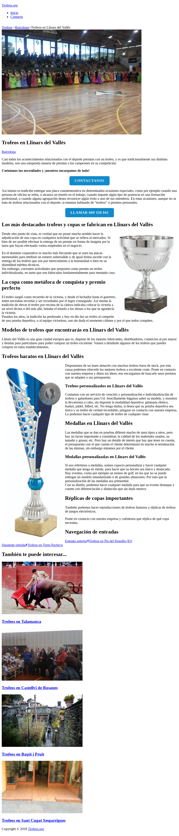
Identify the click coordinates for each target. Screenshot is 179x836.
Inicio (14, 13)
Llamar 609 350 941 (90, 212)
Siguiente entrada (32, 545)
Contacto (16, 17)
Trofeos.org (10, 5)
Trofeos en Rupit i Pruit (23, 754)
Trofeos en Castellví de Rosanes (30, 687)
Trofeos (7, 27)
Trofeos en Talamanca (21, 621)
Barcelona (22, 27)
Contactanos (89, 180)
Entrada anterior (98, 541)
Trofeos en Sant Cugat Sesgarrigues (33, 820)
